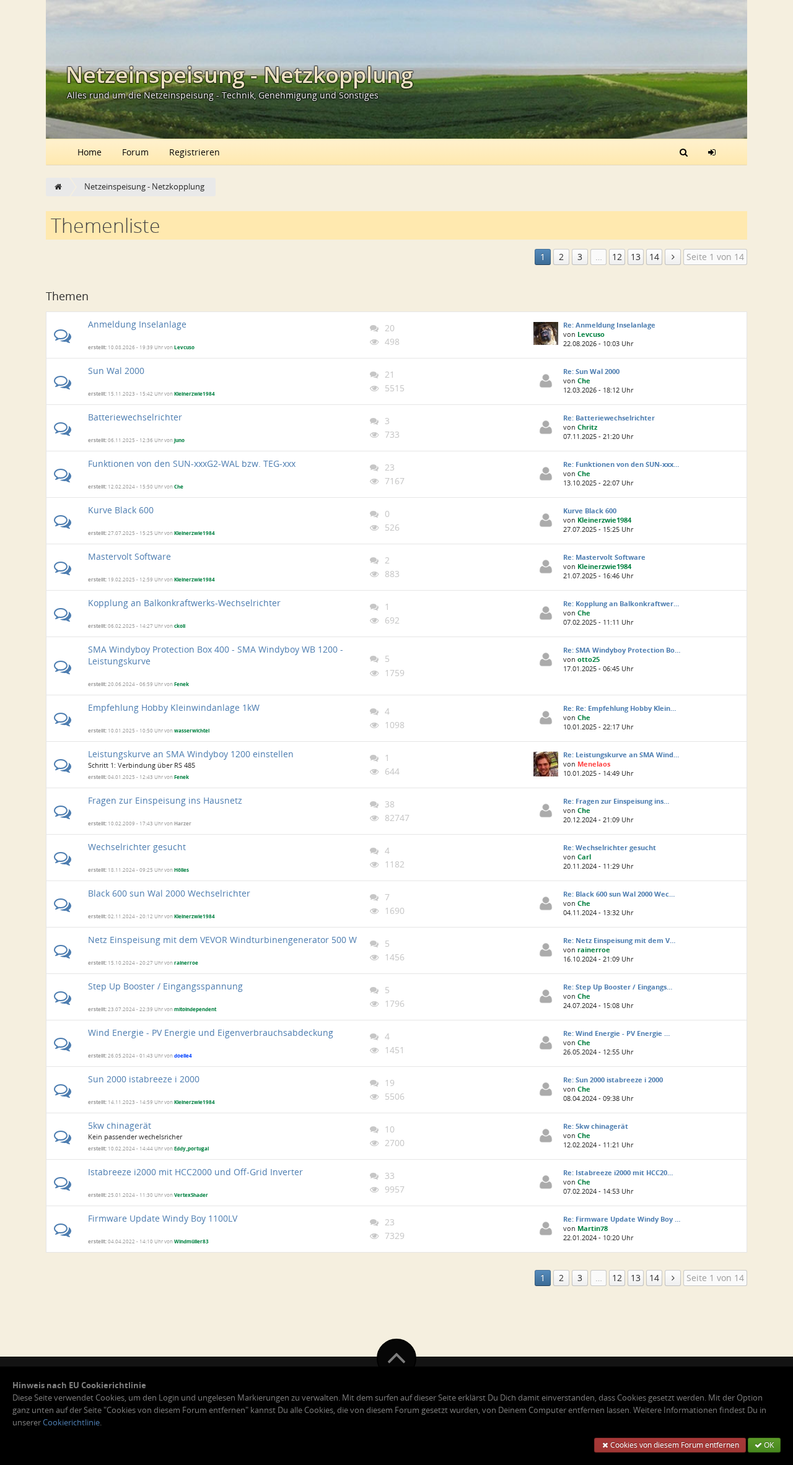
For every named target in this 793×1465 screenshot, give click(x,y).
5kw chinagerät (119, 1125)
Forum (135, 152)
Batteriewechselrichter (135, 417)
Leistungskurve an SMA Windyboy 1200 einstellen (191, 754)
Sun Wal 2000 (116, 370)
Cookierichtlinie (71, 1422)
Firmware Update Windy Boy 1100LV (162, 1218)
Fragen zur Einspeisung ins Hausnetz (165, 800)
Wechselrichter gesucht (137, 847)
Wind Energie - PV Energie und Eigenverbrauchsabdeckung (210, 1032)
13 (636, 257)
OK (768, 1445)
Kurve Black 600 (121, 510)
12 (617, 257)
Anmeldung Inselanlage (137, 324)
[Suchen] (683, 152)
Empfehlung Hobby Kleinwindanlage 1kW (174, 707)
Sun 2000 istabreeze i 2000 (143, 1079)
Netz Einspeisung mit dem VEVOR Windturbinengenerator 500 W (222, 940)
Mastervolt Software (129, 556)
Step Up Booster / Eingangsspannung (165, 986)
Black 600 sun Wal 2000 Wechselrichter (169, 893)
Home (89, 152)
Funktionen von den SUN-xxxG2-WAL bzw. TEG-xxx (192, 463)
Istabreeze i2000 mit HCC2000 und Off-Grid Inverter (195, 1172)
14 (654, 257)
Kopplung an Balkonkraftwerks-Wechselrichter (184, 603)
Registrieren (194, 152)
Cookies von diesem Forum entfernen (673, 1445)
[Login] (712, 152)
